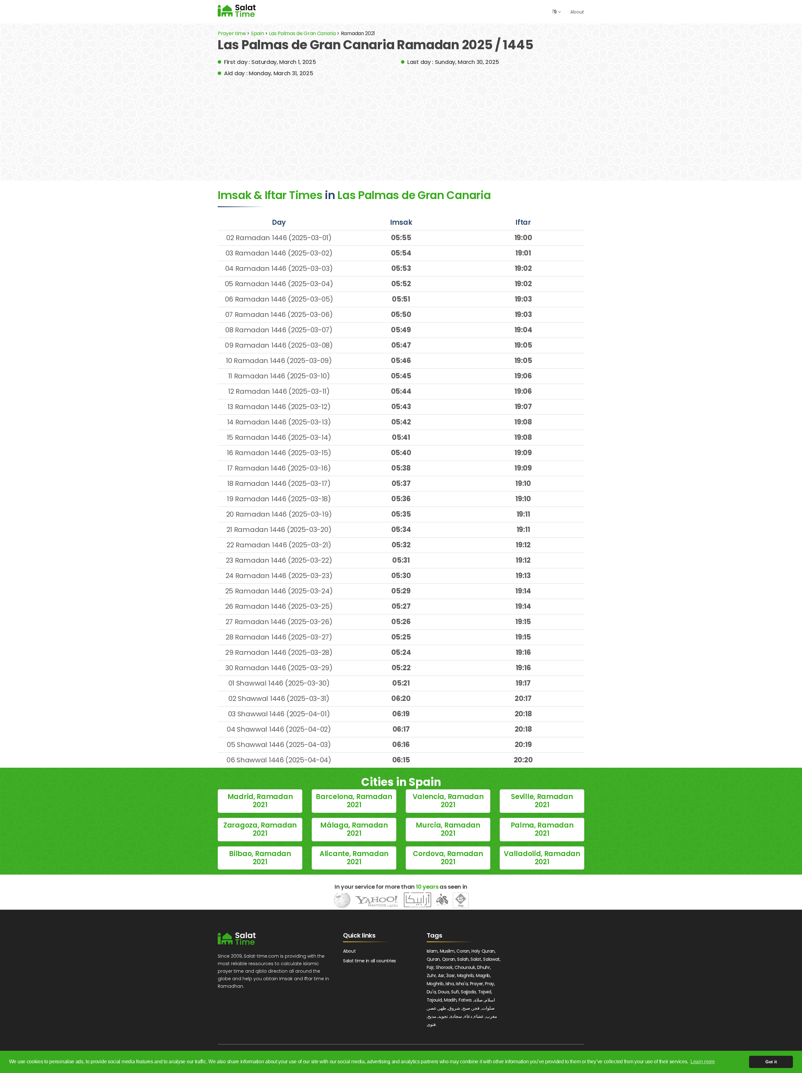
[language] (554, 11)
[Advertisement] (401, 124)
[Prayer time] (237, 10)
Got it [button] (771, 1061)
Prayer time (232, 33)
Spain (257, 33)
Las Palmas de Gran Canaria (303, 33)
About (577, 11)
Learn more (702, 1061)
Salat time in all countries (369, 961)
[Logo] (237, 938)
